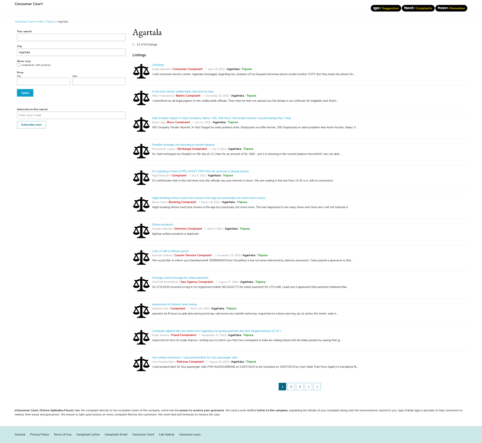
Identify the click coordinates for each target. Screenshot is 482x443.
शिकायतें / (418, 8)
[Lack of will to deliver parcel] (141, 258)
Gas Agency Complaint (197, 282)
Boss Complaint (179, 122)
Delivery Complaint (189, 229)
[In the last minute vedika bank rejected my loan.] (141, 98)
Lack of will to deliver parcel (170, 251)
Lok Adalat (166, 434)
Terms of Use (63, 434)
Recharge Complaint (193, 149)
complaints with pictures (36, 65)
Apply (25, 93)
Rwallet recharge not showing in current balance (183, 145)
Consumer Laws (190, 434)
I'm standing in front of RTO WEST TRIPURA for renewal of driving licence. (200, 171)
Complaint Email (116, 434)
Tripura (247, 69)
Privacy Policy (39, 434)
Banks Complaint (188, 96)
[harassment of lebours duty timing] (141, 311)
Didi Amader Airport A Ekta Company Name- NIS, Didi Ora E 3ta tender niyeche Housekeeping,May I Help (221, 118)
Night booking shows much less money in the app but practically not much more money (208, 198)
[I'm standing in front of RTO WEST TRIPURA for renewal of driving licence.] (141, 178)
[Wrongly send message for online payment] (141, 285)
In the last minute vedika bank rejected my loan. (183, 91)
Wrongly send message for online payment (180, 278)
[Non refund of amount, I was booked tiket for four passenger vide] (141, 364)
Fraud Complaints (184, 335)
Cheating (158, 65)
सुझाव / (386, 8)
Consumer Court (29, 4)
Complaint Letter (88, 434)
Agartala (233, 69)
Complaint (179, 175)
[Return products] (141, 231)
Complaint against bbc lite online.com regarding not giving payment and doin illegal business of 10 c (216, 331)
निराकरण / (451, 8)
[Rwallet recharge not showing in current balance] (141, 152)
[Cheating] (141, 72)
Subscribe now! (31, 125)
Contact (20, 434)
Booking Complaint (183, 202)
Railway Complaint (191, 362)
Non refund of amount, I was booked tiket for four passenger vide (194, 357)
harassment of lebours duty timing (174, 304)
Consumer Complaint (187, 69)
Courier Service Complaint (193, 255)
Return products (162, 224)
